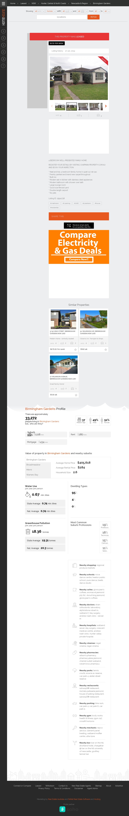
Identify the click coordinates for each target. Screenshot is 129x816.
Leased (23, 3)
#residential (54, 207)
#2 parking (66, 203)
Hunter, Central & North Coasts (53, 3)
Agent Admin (92, 788)
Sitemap (98, 786)
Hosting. (97, 799)
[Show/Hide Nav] (3, 3)
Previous (51, 108)
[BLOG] (3, 59)
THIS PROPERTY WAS (69, 36)
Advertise (119, 786)
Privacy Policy (44, 788)
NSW (34, 3)
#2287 (76, 203)
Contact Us (63, 786)
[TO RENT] (3, 38)
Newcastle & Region (79, 3)
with (59, 11)
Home (12, 3)
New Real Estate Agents (81, 786)
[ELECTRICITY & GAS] (3, 66)
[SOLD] (3, 45)
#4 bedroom (87, 203)
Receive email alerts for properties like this (81, 226)
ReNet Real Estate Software (79, 799)
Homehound (3, 14)
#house (97, 203)
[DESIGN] (3, 52)
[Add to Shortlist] (75, 349)
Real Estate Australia (56, 799)
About (108, 786)
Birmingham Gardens (101, 3)
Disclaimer (78, 788)
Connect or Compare (22, 786)
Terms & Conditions (62, 788)
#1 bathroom (54, 203)
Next (106, 108)
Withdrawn (49, 786)
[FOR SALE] (3, 31)
